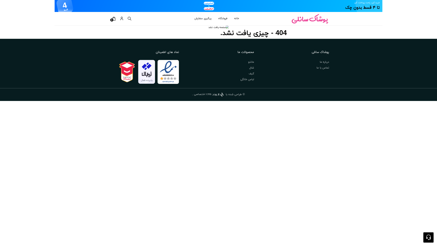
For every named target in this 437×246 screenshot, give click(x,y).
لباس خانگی (247, 79)
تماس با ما (322, 68)
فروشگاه (222, 18)
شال (251, 68)
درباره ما (324, 62)
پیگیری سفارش (203, 18)
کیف (251, 74)
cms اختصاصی (203, 94)
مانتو (251, 62)
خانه (236, 18)
